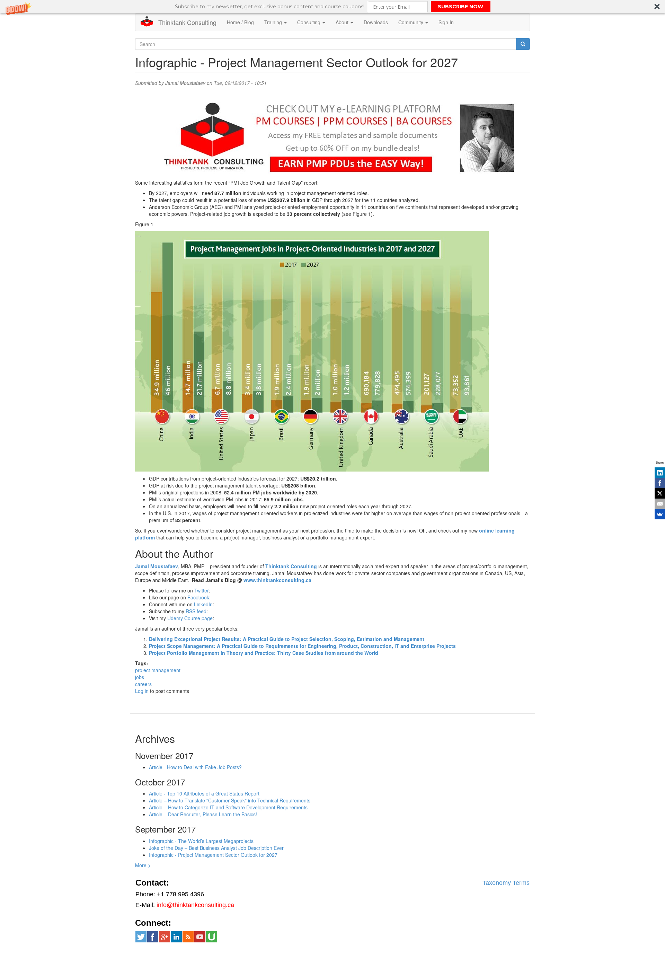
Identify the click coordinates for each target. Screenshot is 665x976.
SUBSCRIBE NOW (460, 6)
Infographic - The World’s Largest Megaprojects (201, 840)
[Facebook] (660, 483)
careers (143, 683)
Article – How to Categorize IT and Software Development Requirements (228, 807)
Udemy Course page (190, 618)
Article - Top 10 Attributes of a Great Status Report (204, 793)
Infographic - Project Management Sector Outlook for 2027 (213, 854)
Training (273, 22)
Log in (142, 690)
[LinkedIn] (660, 472)
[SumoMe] (660, 514)
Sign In (446, 22)
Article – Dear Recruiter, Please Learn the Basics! (203, 814)
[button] (332, 6)
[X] (660, 493)
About (343, 22)
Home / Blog (240, 22)
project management (157, 670)
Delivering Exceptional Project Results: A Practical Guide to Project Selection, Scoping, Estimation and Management (286, 638)
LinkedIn (203, 604)
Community (411, 22)
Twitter (201, 590)
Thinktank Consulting (187, 22)
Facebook (198, 597)
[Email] (660, 504)
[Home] (149, 21)
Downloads (376, 22)
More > (143, 865)
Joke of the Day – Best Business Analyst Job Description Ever (216, 847)
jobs (139, 677)
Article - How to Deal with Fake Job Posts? (195, 767)
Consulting (309, 22)
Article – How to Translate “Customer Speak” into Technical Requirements (229, 800)
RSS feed (196, 611)
